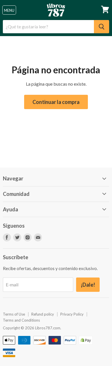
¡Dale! (88, 285)
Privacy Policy (72, 314)
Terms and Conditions (21, 320)
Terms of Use (14, 314)
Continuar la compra (56, 102)
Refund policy (42, 314)
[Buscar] (101, 26)
